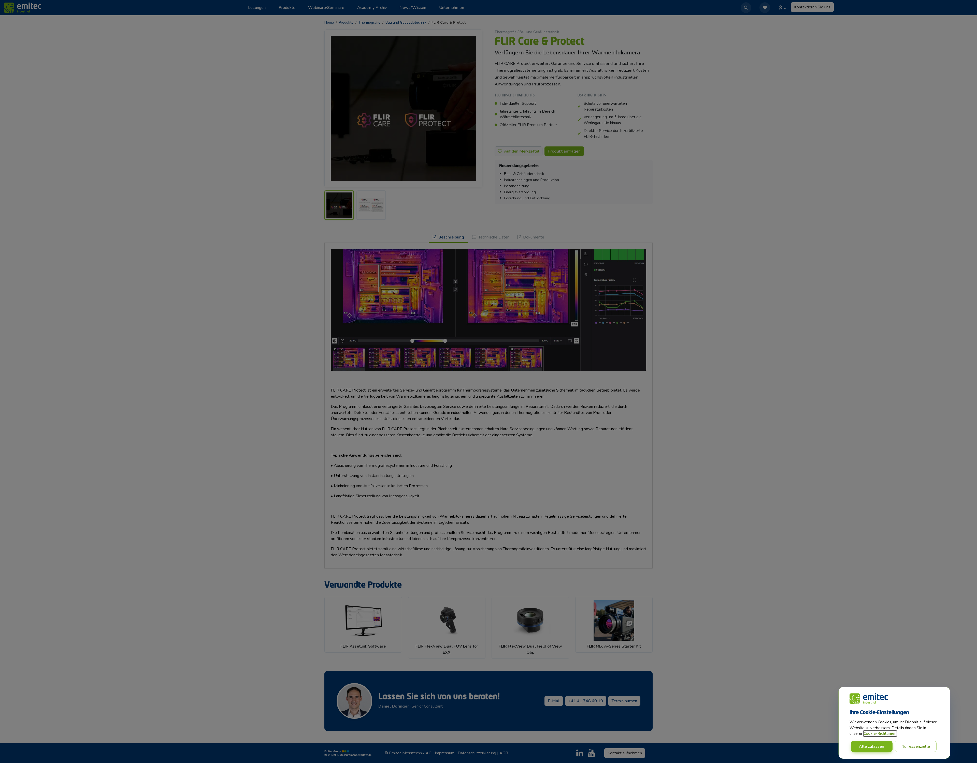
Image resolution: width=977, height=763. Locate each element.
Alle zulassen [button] (871, 746)
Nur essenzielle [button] (915, 746)
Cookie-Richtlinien (880, 733)
